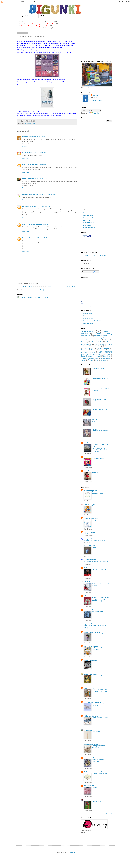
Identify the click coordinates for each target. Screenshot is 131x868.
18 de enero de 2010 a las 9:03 (37, 238)
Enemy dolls (87, 225)
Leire (24, 178)
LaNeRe (25, 136)
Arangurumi (88, 539)
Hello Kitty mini (88, 534)
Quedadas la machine (98, 458)
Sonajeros (95, 547)
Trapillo (83, 358)
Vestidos (94, 787)
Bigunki (95, 95)
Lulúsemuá (87, 596)
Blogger (72, 852)
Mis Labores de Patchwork (93, 772)
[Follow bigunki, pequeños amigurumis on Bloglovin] (90, 273)
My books (34, 16)
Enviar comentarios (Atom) (35, 290)
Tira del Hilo (88, 471)
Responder (25, 146)
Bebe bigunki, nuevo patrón (100, 430)
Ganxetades (88, 730)
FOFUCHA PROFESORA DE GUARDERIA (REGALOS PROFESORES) (100, 599)
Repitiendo (95, 472)
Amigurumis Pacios (90, 660)
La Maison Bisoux (89, 215)
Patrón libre (96, 346)
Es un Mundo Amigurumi (92, 702)
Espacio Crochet (89, 504)
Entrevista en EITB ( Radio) (92, 321)
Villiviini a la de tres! (98, 676)
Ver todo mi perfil (96, 100)
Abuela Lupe (88, 443)
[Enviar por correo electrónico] (26, 121)
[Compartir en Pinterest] (34, 121)
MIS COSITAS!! (89, 786)
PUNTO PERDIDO (89, 532)
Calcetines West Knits (98, 506)
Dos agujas (89, 348)
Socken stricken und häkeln (100, 717)
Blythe (97, 360)
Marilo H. (25, 224)
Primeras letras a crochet (100, 409)
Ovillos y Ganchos (90, 568)
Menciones (84, 350)
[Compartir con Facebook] (32, 121)
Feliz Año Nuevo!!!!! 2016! (99, 773)
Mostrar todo (109, 813)
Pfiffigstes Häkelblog (91, 716)
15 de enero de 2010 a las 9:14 (45, 194)
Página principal (22, 16)
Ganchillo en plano (87, 340)
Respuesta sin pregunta (92, 744)
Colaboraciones (105, 358)
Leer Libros (106, 356)
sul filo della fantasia (91, 646)
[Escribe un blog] (28, 121)
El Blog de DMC (88, 318)
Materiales (102, 350)
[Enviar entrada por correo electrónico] (22, 121)
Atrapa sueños (96, 801)
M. (23, 152)
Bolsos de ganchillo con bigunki (91, 356)
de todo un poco (89, 545)
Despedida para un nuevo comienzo (94, 540)
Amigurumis (87, 331)
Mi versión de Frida (97, 634)
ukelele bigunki (103, 348)
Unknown (25, 206)
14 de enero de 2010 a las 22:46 (36, 178)
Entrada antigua (71, 286)
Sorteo (107, 340)
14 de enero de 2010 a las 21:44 (36, 164)
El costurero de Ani (89, 227)
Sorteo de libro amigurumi (100, 378)
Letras (99, 340)
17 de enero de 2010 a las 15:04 (39, 224)
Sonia (24, 238)
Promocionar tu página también (89, 306)
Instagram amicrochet (98, 520)
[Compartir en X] (30, 121)
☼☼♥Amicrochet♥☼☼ (91, 518)
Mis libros (43, 16)
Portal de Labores (89, 213)
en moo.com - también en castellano (95, 255)
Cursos (83, 360)
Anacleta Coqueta (28, 194)
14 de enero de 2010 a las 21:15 (35, 152)
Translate (97, 113)
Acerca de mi (53, 16)
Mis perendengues (90, 674)
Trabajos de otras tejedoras (94, 338)
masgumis (87, 800)
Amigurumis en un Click (92, 632)
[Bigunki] (82, 304)
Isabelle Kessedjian (90, 490)
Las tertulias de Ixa (90, 457)
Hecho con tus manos (90, 316)
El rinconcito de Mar (91, 758)
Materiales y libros (30, 123)
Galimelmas (87, 220)
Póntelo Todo (87, 313)
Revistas (90, 360)
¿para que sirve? (93, 358)
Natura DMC (96, 342)
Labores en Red (89, 688)
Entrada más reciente (25, 286)
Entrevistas (103, 360)
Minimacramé (96, 731)
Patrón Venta (99, 344)
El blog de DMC (88, 218)
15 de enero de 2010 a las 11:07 (40, 206)
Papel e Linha (88, 624)
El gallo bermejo (88, 222)
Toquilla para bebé (97, 611)
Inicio (49, 286)
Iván (23, 164)
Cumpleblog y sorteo (98, 368)
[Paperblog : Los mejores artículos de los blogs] (86, 237)
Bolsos (83, 342)
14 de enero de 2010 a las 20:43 (38, 136)
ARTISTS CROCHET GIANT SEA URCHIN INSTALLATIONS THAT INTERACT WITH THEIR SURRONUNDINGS (100, 448)
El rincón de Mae (89, 610)
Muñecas (107, 354)
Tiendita (93, 350)
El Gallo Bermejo (89, 582)
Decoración (108, 346)
